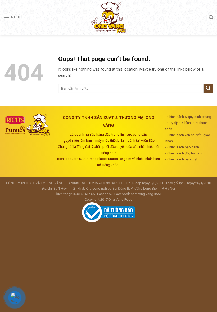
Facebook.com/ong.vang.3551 (137, 194)
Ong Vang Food (120, 199)
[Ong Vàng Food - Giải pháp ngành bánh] (108, 17)
